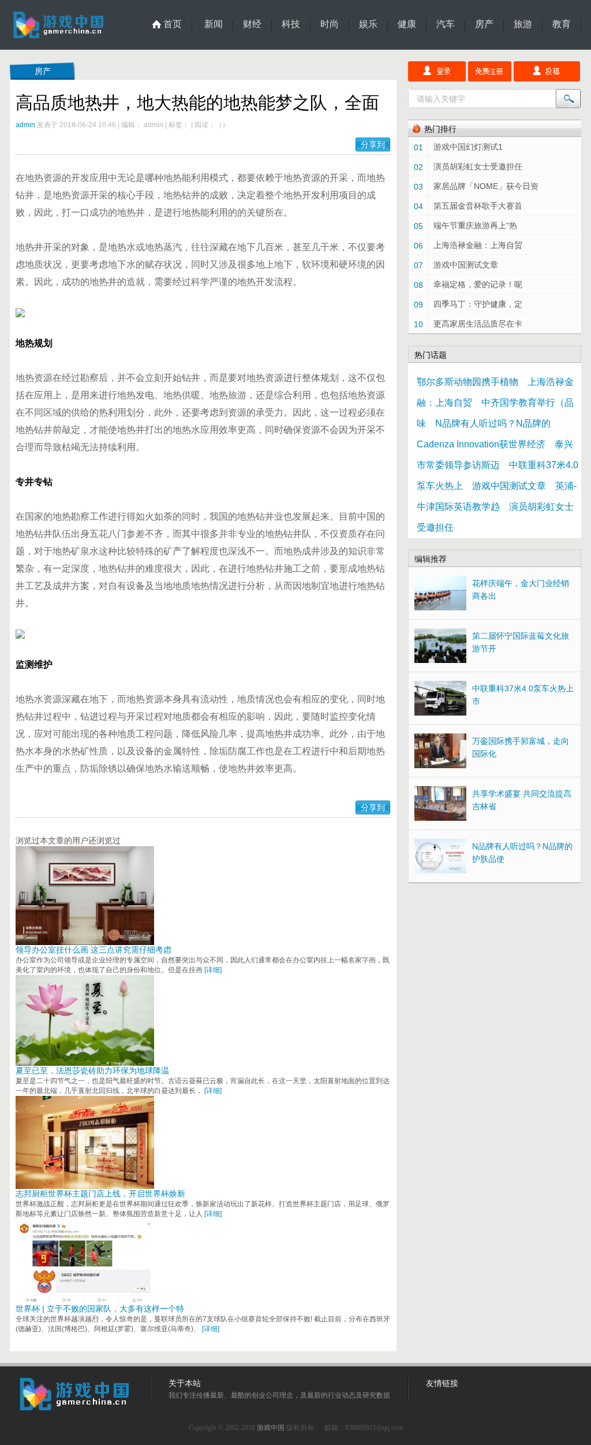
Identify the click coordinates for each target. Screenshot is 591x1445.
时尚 (329, 24)
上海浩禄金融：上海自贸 (477, 245)
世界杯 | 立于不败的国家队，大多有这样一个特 (100, 1308)
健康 (407, 24)
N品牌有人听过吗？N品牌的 (493, 423)
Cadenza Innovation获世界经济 (481, 444)
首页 (172, 24)
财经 (252, 24)
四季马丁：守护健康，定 (477, 304)
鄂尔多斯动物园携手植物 (467, 382)
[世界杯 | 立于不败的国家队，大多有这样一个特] (85, 1301)
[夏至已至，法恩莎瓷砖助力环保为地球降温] (85, 1063)
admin (25, 125)
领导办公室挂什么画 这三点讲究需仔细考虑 (93, 949)
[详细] (213, 970)
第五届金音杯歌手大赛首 (477, 205)
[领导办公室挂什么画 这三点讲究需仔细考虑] (85, 942)
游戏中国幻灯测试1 (468, 146)
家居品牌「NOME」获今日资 (485, 186)
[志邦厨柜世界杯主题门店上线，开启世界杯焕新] (85, 1186)
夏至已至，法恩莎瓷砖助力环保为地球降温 (92, 1070)
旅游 (523, 24)
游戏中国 (271, 1428)
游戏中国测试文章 (465, 264)
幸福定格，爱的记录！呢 (477, 284)
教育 (561, 24)
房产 (484, 24)
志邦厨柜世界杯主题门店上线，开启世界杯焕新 (100, 1193)
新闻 (213, 24)
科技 (291, 24)
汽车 (445, 24)
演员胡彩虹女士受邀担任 (477, 166)
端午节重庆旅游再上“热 (475, 225)
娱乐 (368, 24)
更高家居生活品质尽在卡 (477, 323)
